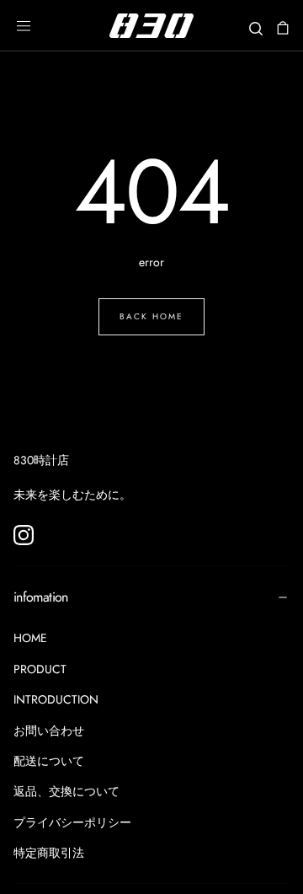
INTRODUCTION (55, 699)
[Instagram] (23, 535)
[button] (23, 26)
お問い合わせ (48, 730)
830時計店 (41, 460)
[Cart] (283, 27)
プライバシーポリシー (72, 822)
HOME (30, 637)
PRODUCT (39, 669)
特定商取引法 (48, 852)
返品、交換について (66, 791)
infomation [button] (40, 597)
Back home (151, 316)
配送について (48, 760)
